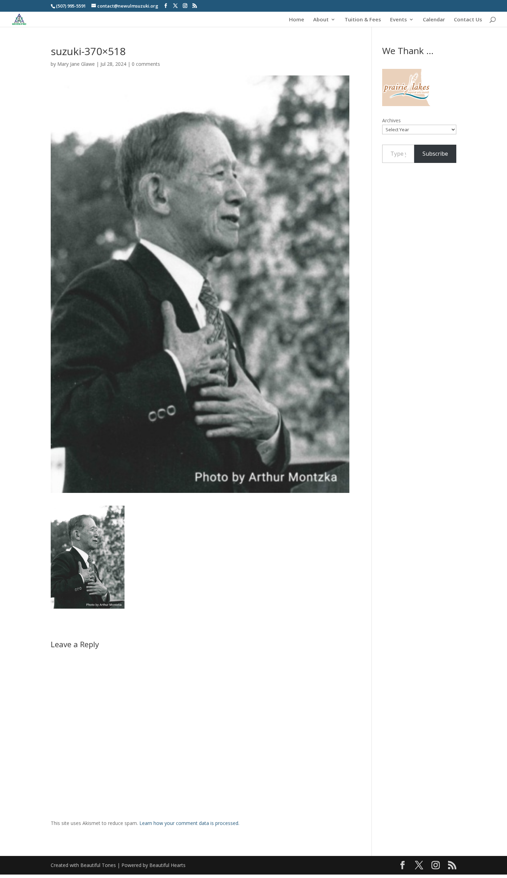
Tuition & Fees (363, 20)
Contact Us (468, 20)
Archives (391, 120)
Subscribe (435, 153)
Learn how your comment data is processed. (189, 823)
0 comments (146, 64)
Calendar (434, 20)
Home (296, 20)
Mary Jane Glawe (76, 64)
